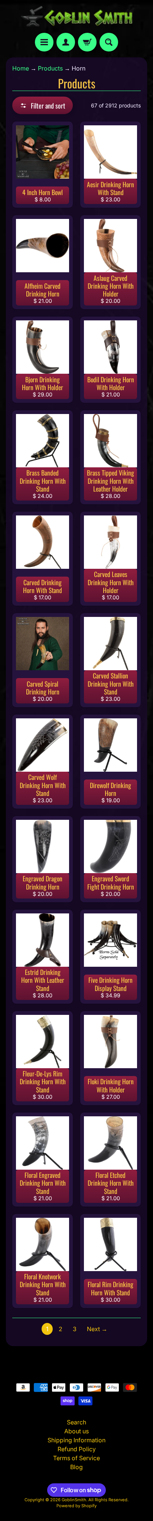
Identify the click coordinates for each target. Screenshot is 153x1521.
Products (50, 68)
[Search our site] (109, 42)
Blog (76, 1467)
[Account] (65, 42)
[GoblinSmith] (76, 16)
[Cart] (87, 42)
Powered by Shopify (76, 1505)
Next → (97, 1329)
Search (76, 1422)
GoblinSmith (74, 1499)
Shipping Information (76, 1440)
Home (20, 68)
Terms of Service (76, 1458)
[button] (42, 105)
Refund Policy (77, 1449)
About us (76, 1431)
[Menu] (44, 42)
